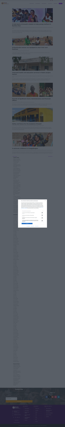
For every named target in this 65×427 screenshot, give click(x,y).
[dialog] (32, 213)
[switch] (42, 212)
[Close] (45, 201)
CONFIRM (27, 223)
